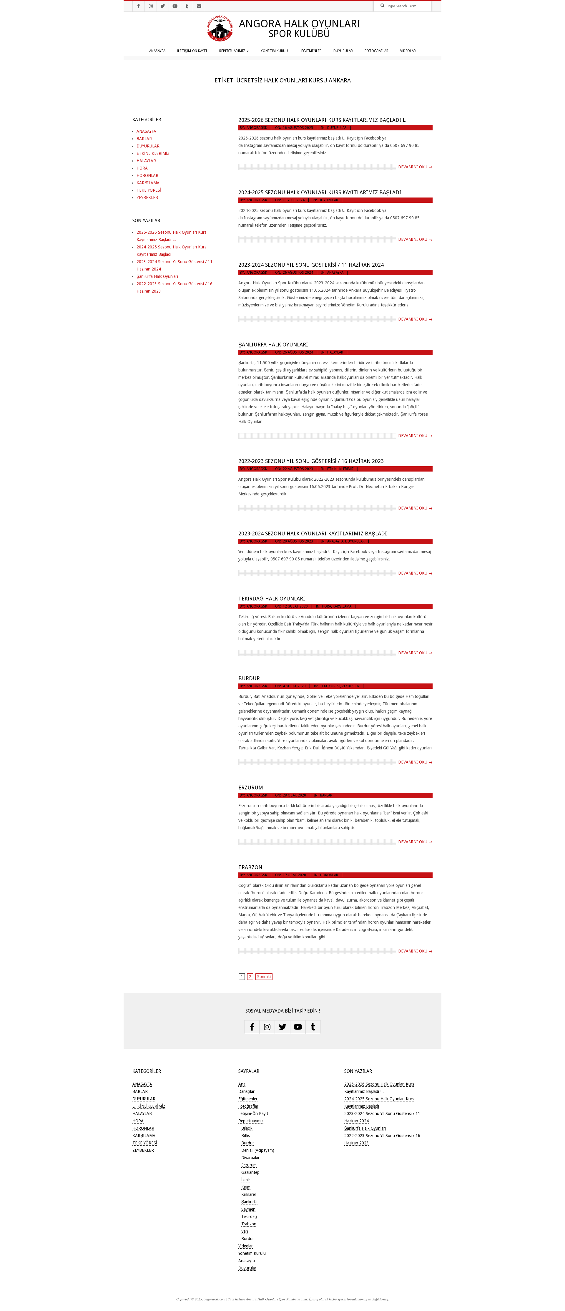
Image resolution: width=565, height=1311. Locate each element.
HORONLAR (329, 875)
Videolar (408, 51)
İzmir (245, 1179)
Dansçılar (246, 1091)
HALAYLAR (335, 352)
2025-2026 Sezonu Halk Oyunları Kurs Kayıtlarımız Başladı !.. (322, 120)
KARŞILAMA (342, 606)
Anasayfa (157, 51)
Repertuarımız (232, 51)
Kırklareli (249, 1194)
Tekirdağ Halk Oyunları (271, 598)
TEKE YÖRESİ (330, 686)
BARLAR (326, 795)
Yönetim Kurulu (275, 51)
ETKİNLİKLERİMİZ (340, 469)
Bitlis (245, 1135)
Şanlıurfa (249, 1201)
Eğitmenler (311, 51)
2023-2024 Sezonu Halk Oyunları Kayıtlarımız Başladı (312, 533)
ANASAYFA (335, 273)
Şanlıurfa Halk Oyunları (273, 344)
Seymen (248, 1209)
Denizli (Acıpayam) (257, 1150)
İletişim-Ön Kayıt (192, 51)
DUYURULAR (337, 128)
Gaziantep (250, 1172)
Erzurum (250, 787)
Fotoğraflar (376, 51)
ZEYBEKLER (350, 686)
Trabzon (250, 867)
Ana (241, 1084)
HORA (326, 606)
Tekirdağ (249, 1216)
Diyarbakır (250, 1157)
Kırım (245, 1187)
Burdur (249, 678)
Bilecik (246, 1128)
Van (244, 1231)
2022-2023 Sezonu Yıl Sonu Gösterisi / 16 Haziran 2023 (311, 461)
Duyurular (343, 51)
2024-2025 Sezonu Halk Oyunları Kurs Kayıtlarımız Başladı (319, 192)
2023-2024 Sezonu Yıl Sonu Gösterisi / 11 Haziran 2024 (311, 265)
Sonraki (264, 976)
